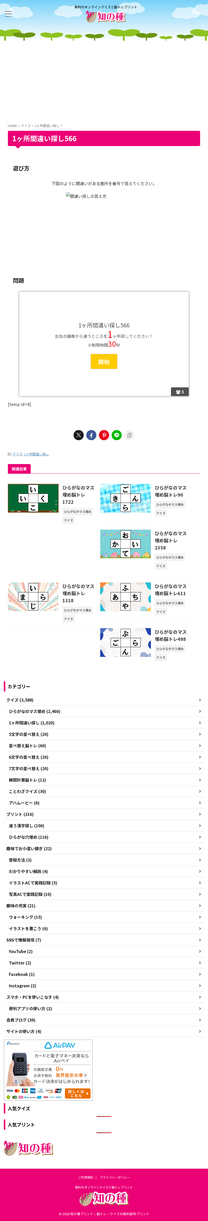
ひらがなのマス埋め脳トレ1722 (78, 494)
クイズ (17, 454)
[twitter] (79, 435)
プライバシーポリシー (115, 1177)
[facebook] (91, 435)
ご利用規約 (85, 1177)
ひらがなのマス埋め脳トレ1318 (78, 593)
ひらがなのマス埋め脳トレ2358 (171, 540)
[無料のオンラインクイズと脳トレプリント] (106, 19)
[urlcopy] (129, 435)
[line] (117, 435)
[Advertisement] (104, 78)
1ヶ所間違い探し (36, 454)
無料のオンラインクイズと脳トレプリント (104, 1187)
